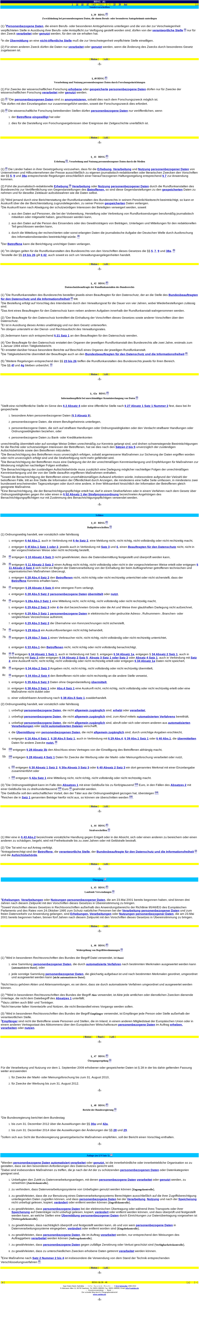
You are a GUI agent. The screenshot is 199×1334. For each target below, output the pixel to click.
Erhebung (61, 186)
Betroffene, (45, 851)
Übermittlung (19, 40)
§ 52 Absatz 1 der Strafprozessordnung (91, 494)
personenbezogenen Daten (34, 99)
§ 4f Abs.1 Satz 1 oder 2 (41, 546)
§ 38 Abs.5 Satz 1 (73, 697)
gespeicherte (99, 89)
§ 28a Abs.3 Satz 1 (38, 601)
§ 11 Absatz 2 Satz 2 (39, 564)
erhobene (75, 89)
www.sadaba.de (99, 1294)
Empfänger (10, 1021)
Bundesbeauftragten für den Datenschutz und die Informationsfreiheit (134, 354)
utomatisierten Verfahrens (156, 716)
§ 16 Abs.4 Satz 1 (37, 738)
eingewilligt (40, 117)
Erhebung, (104, 169)
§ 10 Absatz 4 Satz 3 (39, 557)
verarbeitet (24, 33)
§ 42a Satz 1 (37, 778)
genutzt (44, 33)
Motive (94, 59)
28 (115, 1130)
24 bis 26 (29, 255)
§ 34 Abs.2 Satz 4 (37, 676)
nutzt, (50, 742)
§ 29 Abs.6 (32, 630)
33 (114, 4)
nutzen (29, 1028)
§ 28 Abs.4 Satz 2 (37, 577)
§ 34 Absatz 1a (123, 654)
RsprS (101, 1037)
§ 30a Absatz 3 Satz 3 (74, 767)
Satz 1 (26, 797)
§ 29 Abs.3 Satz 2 (37, 623)
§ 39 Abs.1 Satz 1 (136, 738)
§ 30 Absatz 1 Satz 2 (43, 767)
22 (82, 4)
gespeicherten (172, 189)
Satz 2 (34, 657)
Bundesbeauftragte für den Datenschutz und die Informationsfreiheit (145, 851)
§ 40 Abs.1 (163, 738)
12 (77, 4)
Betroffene (24, 117)
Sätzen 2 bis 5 (125, 447)
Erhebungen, (79, 913)
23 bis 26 (70, 361)
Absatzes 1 (70, 785)
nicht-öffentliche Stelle (56, 40)
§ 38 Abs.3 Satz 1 (37, 688)
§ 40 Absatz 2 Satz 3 (111, 767)
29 (125, 1130)
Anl (125, 4)
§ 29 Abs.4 (115, 738)
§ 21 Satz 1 (61, 335)
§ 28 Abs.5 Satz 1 (63, 738)
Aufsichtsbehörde (24, 855)
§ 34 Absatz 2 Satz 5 (73, 657)
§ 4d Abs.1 (32, 540)
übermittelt (95, 594)
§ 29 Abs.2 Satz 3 (37, 607)
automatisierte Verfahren (103, 964)
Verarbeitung (122, 169)
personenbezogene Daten (127, 89)
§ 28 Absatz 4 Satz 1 (40, 757)
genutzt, (99, 1162)
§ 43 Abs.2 (28, 837)
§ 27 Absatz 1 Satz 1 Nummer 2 (146, 406)
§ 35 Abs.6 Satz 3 (37, 682)
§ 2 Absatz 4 (71, 406)
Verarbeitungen (32, 899)
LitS (106, 59)
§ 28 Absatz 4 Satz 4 (39, 587)
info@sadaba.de (132, 1288)
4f (12, 365)
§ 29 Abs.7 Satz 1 (37, 637)
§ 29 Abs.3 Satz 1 (37, 613)
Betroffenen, (96, 189)
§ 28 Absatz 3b (36, 749)
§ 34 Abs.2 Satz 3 (37, 668)
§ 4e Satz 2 (80, 540)
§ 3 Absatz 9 (81, 415)
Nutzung (144, 169)
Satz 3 (105, 546)
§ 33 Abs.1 (32, 647)
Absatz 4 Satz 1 (147, 657)
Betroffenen (64, 577)
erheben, (176, 1024)
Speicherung (187, 1199)
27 (88, 4)
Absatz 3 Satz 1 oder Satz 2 (108, 657)
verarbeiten (9, 1028)
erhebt (117, 710)
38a (24, 175)
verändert (61, 1202)
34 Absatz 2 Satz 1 (165, 654)
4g (22, 365)
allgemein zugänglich (90, 710)
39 (120, 4)
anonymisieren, (76, 99)
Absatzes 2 (178, 785)
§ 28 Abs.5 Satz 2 (37, 594)
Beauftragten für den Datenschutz (152, 546)
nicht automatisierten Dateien (62, 726)
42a (105, 1124)
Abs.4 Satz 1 (66, 688)
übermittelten (186, 738)
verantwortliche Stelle (167, 30)
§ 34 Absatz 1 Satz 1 (42, 654)
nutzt (114, 594)
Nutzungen (58, 899)
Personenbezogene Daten (24, 26)
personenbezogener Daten (170, 169)
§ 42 (44, 255)
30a (93, 1124)
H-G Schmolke (121, 1286)
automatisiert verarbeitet (68, 1162)
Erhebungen (11, 899)
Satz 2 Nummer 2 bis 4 (48, 1258)
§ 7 (164, 175)
